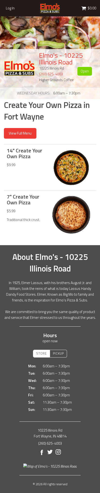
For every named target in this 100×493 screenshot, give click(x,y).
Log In (10, 8)
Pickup (58, 353)
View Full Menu (20, 133)
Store (41, 353)
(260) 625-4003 (51, 74)
